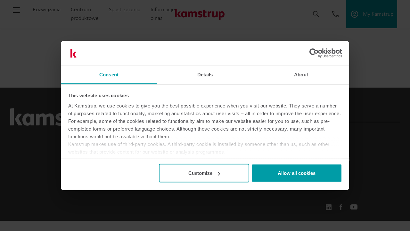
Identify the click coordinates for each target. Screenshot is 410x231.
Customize (200, 173)
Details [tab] (205, 74)
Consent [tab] (109, 74)
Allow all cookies (297, 173)
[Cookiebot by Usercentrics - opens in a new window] (314, 53)
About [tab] (301, 74)
